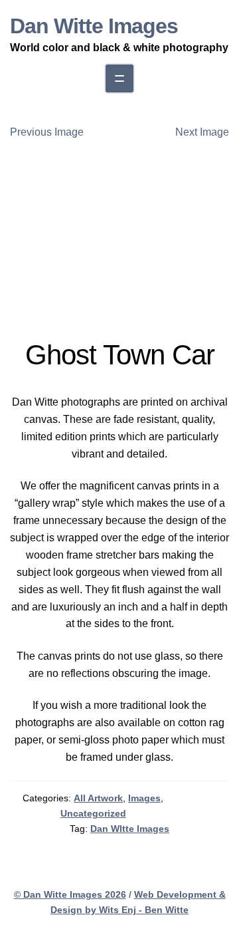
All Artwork (98, 798)
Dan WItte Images (129, 828)
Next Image (202, 132)
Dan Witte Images (94, 26)
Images (144, 798)
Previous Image (47, 132)
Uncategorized (93, 813)
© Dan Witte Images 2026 (70, 894)
